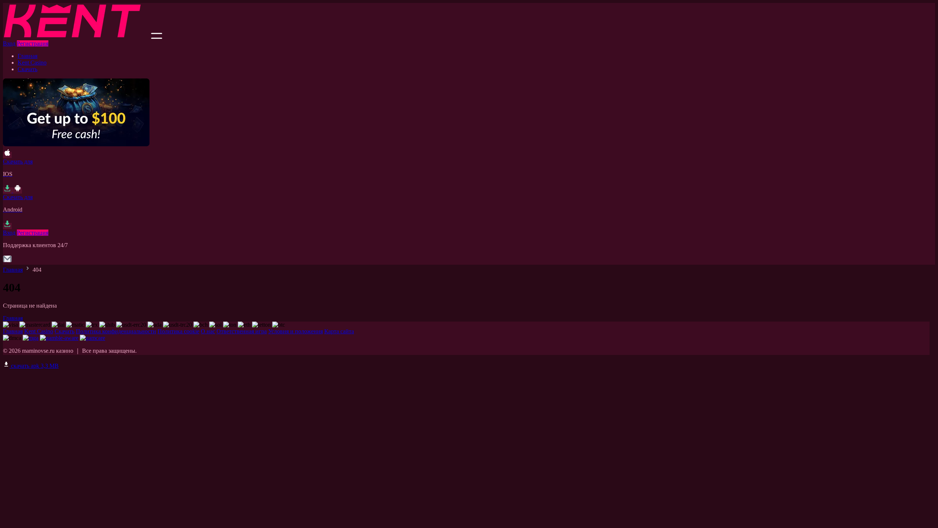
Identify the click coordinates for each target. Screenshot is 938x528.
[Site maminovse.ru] (76, 37)
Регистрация (32, 43)
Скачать (27, 69)
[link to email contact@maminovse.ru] (7, 261)
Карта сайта (339, 331)
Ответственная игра (242, 331)
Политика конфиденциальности (116, 331)
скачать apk (34, 366)
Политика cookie (178, 331)
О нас (208, 331)
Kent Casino (32, 62)
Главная (27, 56)
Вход (9, 43)
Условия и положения (295, 331)
